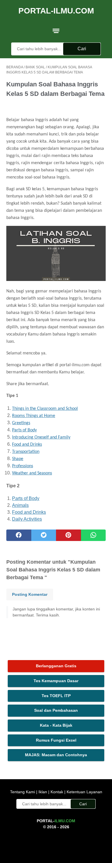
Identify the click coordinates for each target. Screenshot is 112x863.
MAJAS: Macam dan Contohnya (56, 755)
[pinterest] (68, 535)
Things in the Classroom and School (45, 408)
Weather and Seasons (32, 473)
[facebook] (18, 535)
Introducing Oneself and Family (41, 437)
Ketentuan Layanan (83, 792)
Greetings (21, 423)
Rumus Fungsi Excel (56, 740)
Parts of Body (24, 430)
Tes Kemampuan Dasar (56, 680)
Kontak (56, 792)
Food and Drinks (27, 444)
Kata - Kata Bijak (56, 725)
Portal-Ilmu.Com (56, 10)
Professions (22, 466)
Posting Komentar (29, 594)
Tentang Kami (23, 792)
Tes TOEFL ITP (56, 695)
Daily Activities (27, 519)
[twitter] (43, 535)
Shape (17, 459)
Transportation (25, 451)
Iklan (42, 792)
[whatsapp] (93, 535)
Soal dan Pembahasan (56, 710)
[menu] (56, 31)
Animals (20, 505)
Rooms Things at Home (33, 416)
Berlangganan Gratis (56, 666)
